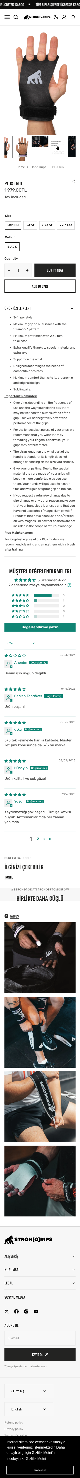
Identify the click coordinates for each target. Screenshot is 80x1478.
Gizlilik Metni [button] (36, 1459)
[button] (56, 17)
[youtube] (36, 1311)
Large (31, 226)
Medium (14, 226)
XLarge (48, 226)
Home (20, 167)
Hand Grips (38, 167)
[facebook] (16, 1311)
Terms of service (15, 1435)
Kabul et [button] (40, 1470)
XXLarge (67, 226)
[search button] (15, 17)
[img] (15, 656)
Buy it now (55, 270)
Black (14, 248)
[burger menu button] (7, 17)
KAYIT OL (37, 1354)
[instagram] (26, 1311)
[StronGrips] (37, 17)
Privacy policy (13, 1429)
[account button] (64, 17)
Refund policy (13, 1422)
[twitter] (7, 1311)
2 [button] (38, 839)
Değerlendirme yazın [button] (40, 627)
